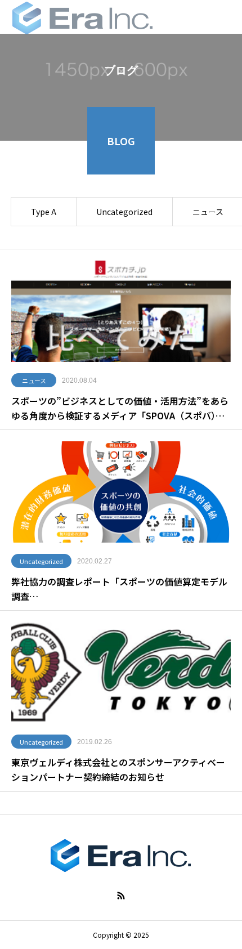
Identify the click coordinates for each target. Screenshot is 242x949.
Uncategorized (124, 211)
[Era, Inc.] (82, 17)
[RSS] (121, 895)
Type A (43, 211)
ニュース (34, 380)
